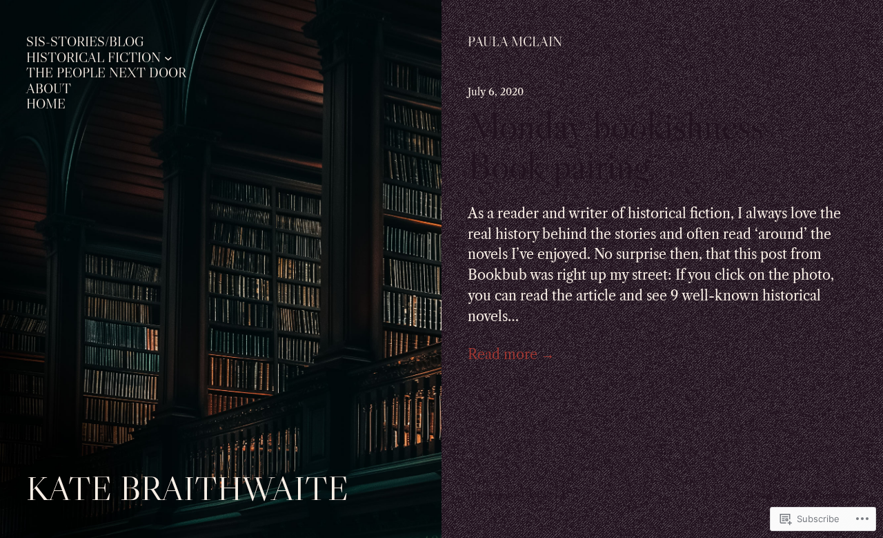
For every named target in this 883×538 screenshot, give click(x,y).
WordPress (834, 495)
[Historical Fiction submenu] (168, 58)
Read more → (511, 354)
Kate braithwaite (187, 488)
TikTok (535, 495)
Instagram (489, 495)
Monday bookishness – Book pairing (630, 146)
